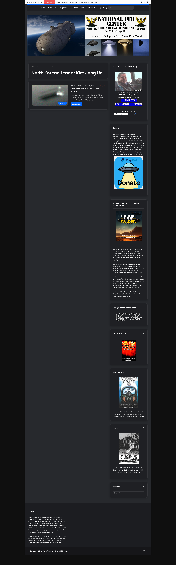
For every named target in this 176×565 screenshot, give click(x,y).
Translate (141, 114)
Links (82, 8)
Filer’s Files (52, 8)
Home (43, 8)
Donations (74, 8)
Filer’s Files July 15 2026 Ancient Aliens (68, 2)
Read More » (76, 104)
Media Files (92, 8)
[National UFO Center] (88, 35)
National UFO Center (78, 86)
